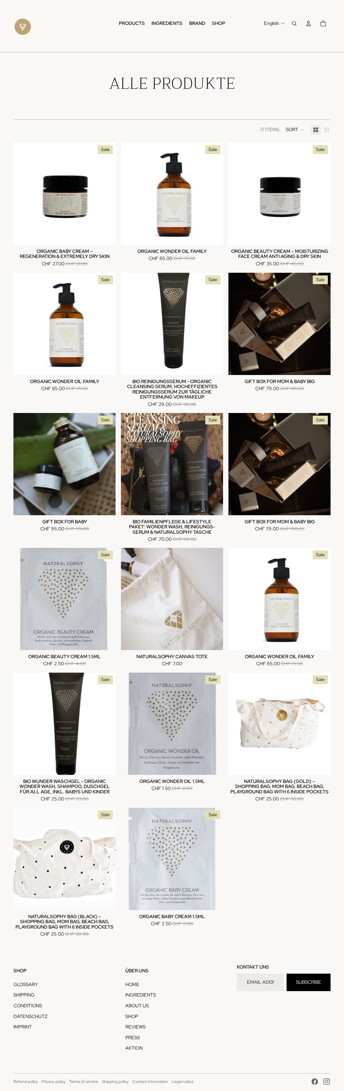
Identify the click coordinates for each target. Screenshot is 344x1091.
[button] (295, 129)
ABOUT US (137, 1006)
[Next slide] (105, 193)
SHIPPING (24, 995)
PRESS (132, 1037)
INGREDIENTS (140, 995)
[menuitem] (132, 23)
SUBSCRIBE (308, 982)
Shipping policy (115, 1081)
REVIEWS (135, 1027)
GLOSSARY (25, 984)
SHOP (131, 1016)
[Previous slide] (23, 193)
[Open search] (294, 23)
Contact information (150, 1081)
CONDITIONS (27, 1006)
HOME (132, 984)
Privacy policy (54, 1081)
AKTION (134, 1048)
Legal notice (183, 1081)
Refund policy (25, 1081)
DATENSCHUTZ (30, 1016)
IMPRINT (22, 1027)
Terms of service (83, 1081)
